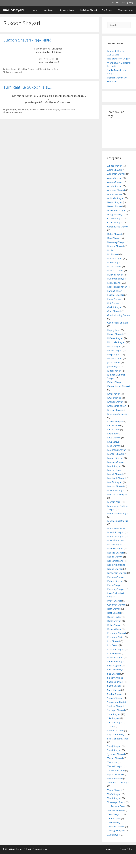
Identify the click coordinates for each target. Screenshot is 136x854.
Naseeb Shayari (115, 552)
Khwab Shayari (115, 421)
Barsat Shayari (115, 206)
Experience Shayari (117, 286)
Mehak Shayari (115, 474)
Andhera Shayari (116, 190)
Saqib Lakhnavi (115, 681)
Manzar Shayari (115, 453)
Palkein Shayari (115, 581)
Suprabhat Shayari (117, 734)
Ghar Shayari (114, 311)
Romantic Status (115, 637)
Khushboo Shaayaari (118, 413)
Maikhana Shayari (116, 449)
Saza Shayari (114, 689)
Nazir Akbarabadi (116, 564)
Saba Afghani (114, 665)
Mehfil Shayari (114, 482)
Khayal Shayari (115, 409)
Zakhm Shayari (115, 822)
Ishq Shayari (113, 354)
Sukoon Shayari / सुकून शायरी (27, 40)
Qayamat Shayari (116, 604)
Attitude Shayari (115, 198)
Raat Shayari (23, 109)
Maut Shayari (114, 466)
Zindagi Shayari (115, 830)
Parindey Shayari (116, 589)
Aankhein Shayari (116, 173)
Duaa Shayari (114, 266)
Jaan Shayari (113, 362)
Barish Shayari (115, 202)
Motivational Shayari (118, 513)
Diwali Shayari (114, 258)
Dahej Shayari (114, 234)
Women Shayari (115, 810)
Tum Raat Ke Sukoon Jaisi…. (27, 87)
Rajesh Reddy (114, 616)
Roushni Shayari (115, 649)
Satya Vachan (114, 685)
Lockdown (112, 433)
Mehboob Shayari (116, 478)
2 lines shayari (114, 165)
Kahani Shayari (115, 382)
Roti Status (113, 645)
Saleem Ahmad (115, 677)
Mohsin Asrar (114, 501)
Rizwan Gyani (114, 629)
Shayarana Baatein (117, 702)
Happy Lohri (113, 330)
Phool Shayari (114, 600)
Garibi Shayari (114, 307)
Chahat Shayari (115, 218)
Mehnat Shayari (115, 486)
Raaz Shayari (114, 612)
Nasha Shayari (115, 556)
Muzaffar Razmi (115, 540)
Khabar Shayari (115, 401)
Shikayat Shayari (116, 710)
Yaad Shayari (114, 814)
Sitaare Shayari (115, 722)
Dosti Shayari (114, 262)
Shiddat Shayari (115, 706)
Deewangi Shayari (116, 242)
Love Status (113, 441)
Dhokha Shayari (115, 246)
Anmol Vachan (114, 194)
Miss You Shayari (116, 490)
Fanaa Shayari (114, 290)
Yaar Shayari (114, 818)
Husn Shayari (114, 346)
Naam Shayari (114, 544)
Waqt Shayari (114, 798)
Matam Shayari (115, 457)
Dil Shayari (113, 254)
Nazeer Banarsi (115, 560)
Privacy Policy (127, 2)
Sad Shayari (107, 10)
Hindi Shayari (12, 10)
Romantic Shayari (67, 10)
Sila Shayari (113, 718)
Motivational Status (117, 520)
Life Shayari (113, 429)
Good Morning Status (118, 315)
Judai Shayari (114, 370)
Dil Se (110, 250)
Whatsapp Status (125, 10)
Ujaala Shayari (115, 774)
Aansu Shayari (114, 177)
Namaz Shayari (115, 548)
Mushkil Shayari (115, 532)
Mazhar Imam (114, 470)
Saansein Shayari (116, 661)
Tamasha (112, 762)
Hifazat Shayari (115, 338)
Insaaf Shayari (114, 350)
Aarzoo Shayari (115, 181)
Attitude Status (119, 806)
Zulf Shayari (113, 834)
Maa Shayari (114, 445)
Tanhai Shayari (115, 766)
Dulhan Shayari (115, 270)
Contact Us (115, 2)
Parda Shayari (114, 585)
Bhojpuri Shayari (116, 214)
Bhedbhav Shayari (116, 210)
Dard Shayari (114, 238)
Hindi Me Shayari (116, 342)
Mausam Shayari (116, 461)
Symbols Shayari (67, 109)
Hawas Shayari (115, 334)
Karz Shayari (11, 69)
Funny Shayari (114, 298)
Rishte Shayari (114, 625)
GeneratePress (40, 849)
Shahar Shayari (115, 693)
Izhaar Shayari (114, 358)
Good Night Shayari (117, 322)
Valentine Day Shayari (118, 782)
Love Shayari (48, 10)
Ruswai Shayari (115, 657)
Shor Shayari (114, 714)
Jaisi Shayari (11, 109)
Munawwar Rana (116, 528)
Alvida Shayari (114, 186)
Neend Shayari (115, 568)
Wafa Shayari (114, 794)
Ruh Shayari (113, 653)
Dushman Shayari (116, 278)
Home (34, 10)
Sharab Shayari (115, 698)
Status (110, 726)
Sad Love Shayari (116, 669)
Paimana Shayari (116, 577)
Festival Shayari (115, 294)
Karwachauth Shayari (118, 386)
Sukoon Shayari (53, 69)
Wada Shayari (114, 789)
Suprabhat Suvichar (117, 738)
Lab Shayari (113, 425)
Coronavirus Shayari (118, 226)
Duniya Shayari (115, 274)
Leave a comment (14, 72)
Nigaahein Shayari (117, 572)
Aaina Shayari (114, 169)
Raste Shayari (114, 620)
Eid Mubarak (114, 282)
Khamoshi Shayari (116, 405)
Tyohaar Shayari (116, 770)
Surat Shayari (114, 750)
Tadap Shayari (115, 758)
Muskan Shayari (115, 536)
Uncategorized (115, 778)
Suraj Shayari (114, 746)
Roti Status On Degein (118, 58)
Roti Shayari (113, 641)
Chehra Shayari (115, 222)
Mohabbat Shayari (88, 10)
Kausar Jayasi (114, 397)
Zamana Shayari (116, 826)
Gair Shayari (113, 302)
